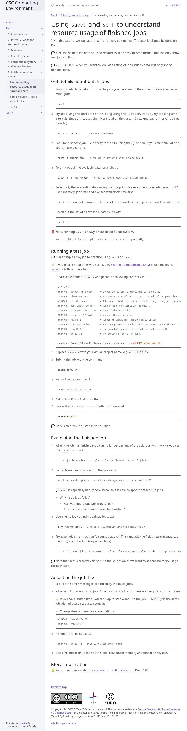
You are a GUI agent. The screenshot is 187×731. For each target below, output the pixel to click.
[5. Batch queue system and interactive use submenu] (42, 62)
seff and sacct (121, 670)
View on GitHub (173, 5)
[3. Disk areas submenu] (42, 50)
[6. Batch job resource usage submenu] (42, 72)
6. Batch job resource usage (21, 74)
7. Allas (12, 107)
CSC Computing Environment (22, 5)
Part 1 (9, 28)
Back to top (59, 687)
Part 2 (9, 112)
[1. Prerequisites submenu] (42, 34)
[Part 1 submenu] (42, 28)
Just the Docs (26, 723)
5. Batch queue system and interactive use (22, 64)
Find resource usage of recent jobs (24, 99)
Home (9, 22)
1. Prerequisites (17, 34)
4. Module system (19, 56)
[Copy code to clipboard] (178, 103)
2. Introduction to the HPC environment (21, 42)
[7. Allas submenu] (42, 107)
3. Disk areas (16, 50)
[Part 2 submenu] (42, 113)
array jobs (98, 670)
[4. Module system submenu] (42, 56)
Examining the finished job (129, 265)
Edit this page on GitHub (63, 723)
